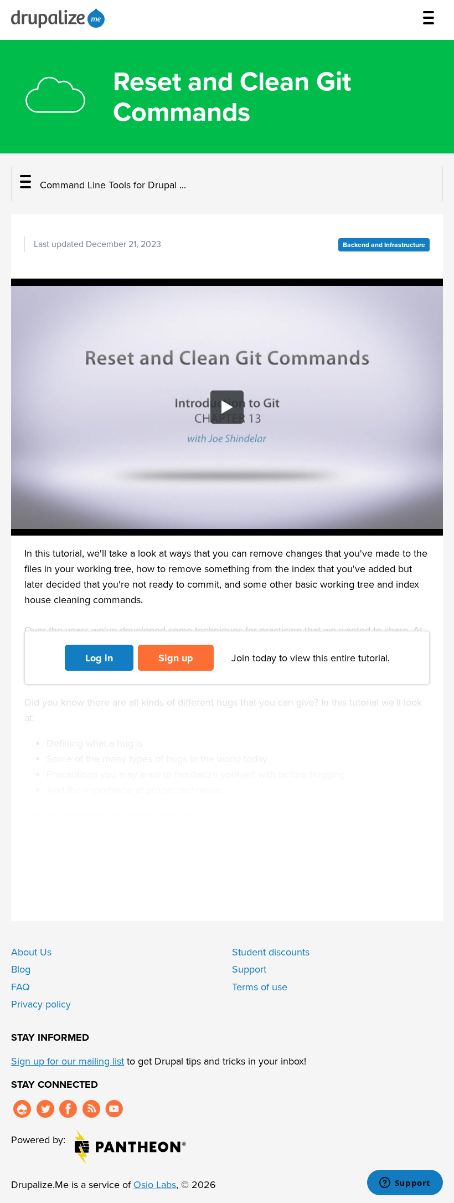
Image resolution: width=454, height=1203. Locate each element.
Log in (99, 658)
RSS (91, 1109)
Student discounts (270, 952)
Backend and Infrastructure (384, 245)
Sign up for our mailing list (67, 1061)
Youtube (114, 1109)
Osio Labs (154, 1185)
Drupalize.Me (59, 18)
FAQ (20, 987)
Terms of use (259, 987)
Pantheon (130, 1146)
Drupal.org (22, 1109)
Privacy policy (41, 1004)
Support (249, 969)
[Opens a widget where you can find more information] (405, 1183)
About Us (31, 952)
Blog (20, 969)
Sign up (175, 658)
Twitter (45, 1109)
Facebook (68, 1109)
